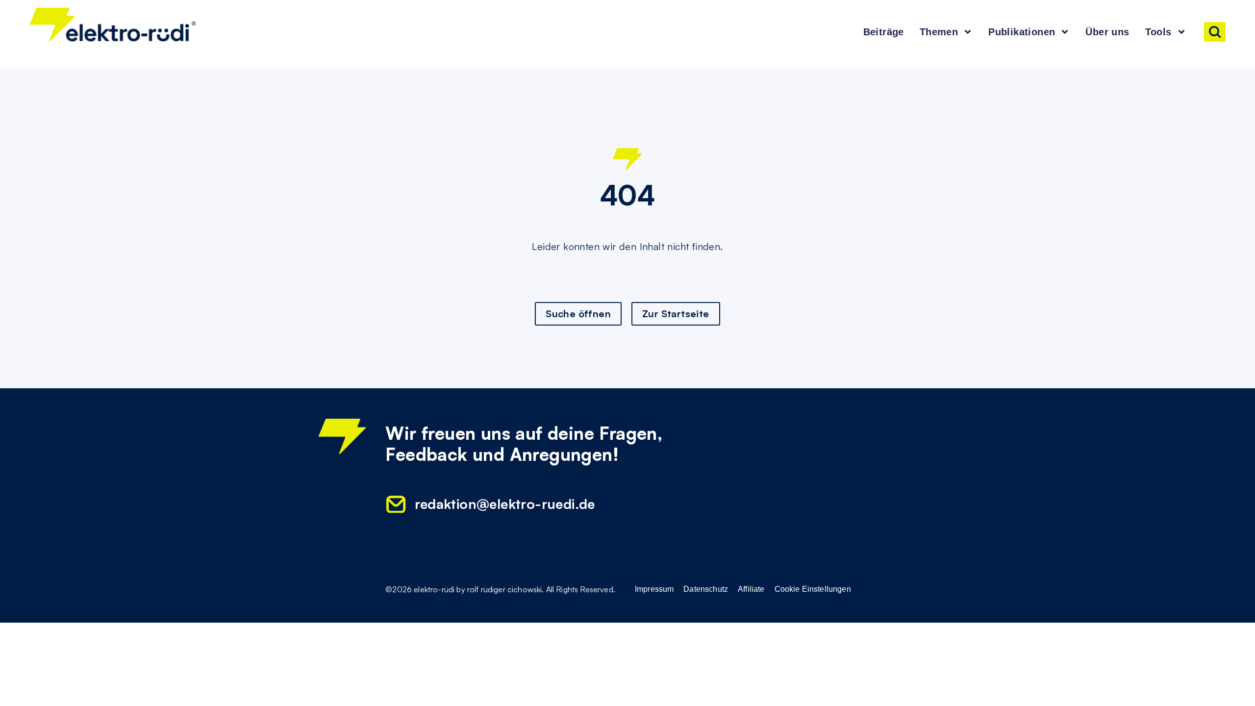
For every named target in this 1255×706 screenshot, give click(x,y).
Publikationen (1021, 31)
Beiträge (883, 31)
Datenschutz (705, 589)
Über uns (1107, 31)
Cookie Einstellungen (813, 589)
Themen (939, 31)
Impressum (654, 589)
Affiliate (751, 589)
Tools (1158, 31)
